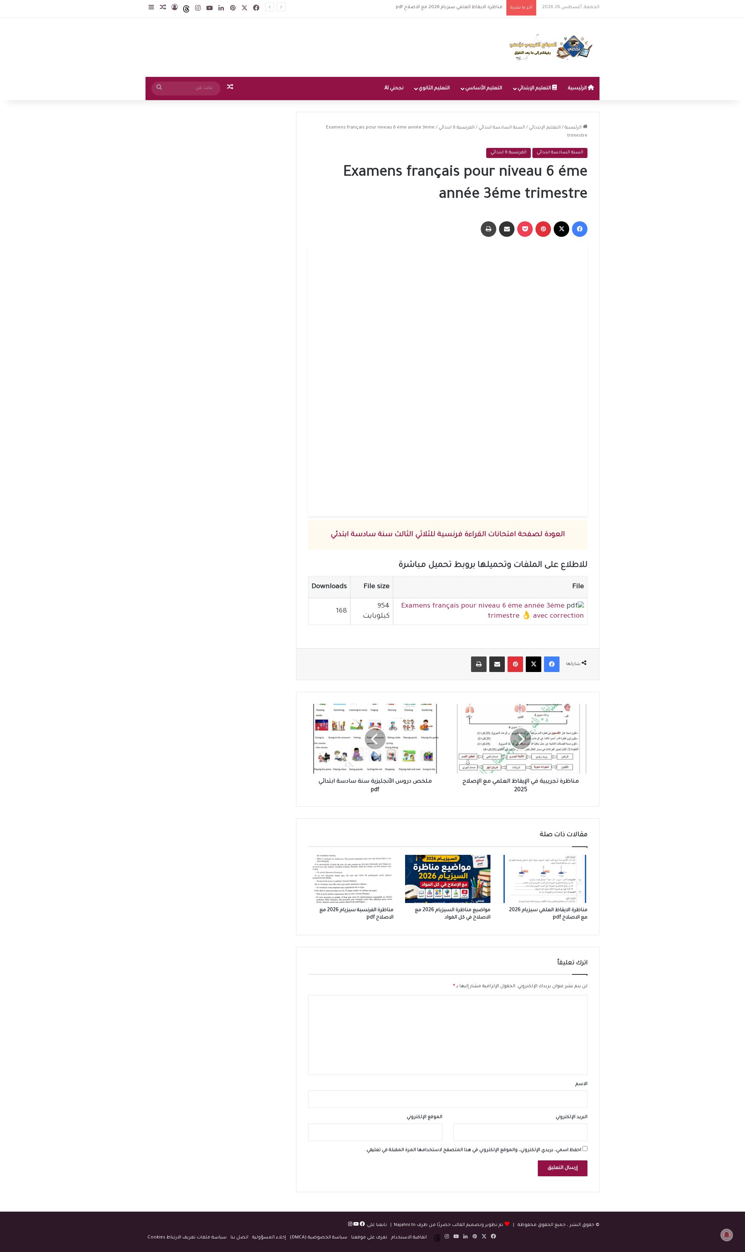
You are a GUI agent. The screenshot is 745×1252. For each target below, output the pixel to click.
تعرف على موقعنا (369, 1237)
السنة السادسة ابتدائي (501, 127)
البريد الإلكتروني (571, 1117)
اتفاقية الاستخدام (409, 1237)
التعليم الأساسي (483, 88)
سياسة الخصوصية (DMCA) (318, 1237)
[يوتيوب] (355, 1225)
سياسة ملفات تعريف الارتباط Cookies (187, 1237)
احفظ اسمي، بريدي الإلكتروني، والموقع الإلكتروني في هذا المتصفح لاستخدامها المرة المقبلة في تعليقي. (473, 1150)
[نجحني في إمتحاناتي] (552, 47)
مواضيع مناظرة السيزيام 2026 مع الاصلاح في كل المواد (441, 7)
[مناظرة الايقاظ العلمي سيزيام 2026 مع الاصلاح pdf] (544, 879)
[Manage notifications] (727, 1235)
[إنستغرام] (350, 1225)
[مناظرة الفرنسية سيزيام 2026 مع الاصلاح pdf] (350, 879)
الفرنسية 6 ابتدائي (456, 127)
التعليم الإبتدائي (535, 88)
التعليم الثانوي (434, 88)
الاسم (581, 1084)
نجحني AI (394, 88)
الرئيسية (578, 88)
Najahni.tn (405, 1225)
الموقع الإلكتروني (424, 1117)
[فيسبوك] (362, 1225)
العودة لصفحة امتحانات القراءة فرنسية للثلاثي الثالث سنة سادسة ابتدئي (448, 535)
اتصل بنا (239, 1237)
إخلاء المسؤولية (269, 1237)
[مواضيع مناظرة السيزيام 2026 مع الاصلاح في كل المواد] (447, 879)
